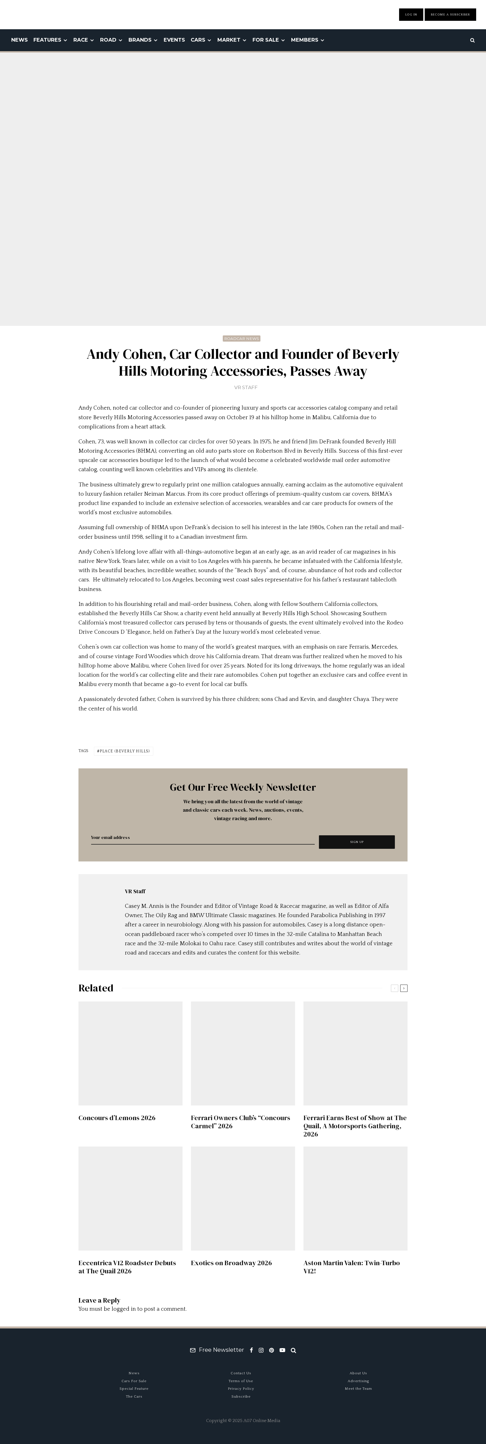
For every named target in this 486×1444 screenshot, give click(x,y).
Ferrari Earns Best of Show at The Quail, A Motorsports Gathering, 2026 (355, 1126)
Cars (198, 40)
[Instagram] (261, 1350)
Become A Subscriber (450, 14)
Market (228, 40)
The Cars (134, 1396)
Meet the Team (358, 1389)
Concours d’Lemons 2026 (117, 1118)
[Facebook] (251, 1350)
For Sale (266, 40)
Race (80, 40)
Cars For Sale (134, 1381)
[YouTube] (282, 1350)
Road (108, 40)
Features (47, 40)
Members (304, 40)
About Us (358, 1373)
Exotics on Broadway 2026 (231, 1263)
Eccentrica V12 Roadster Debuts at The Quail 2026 (127, 1267)
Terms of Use (241, 1381)
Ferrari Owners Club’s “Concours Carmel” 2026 (240, 1122)
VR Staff (246, 387)
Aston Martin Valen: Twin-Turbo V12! (351, 1267)
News (19, 40)
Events (174, 40)
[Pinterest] (271, 1350)
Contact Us (241, 1373)
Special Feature (134, 1389)
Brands (140, 40)
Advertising (358, 1381)
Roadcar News (241, 338)
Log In (411, 14)
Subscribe (241, 1396)
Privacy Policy (241, 1389)
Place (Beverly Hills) (125, 751)
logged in (124, 1309)
